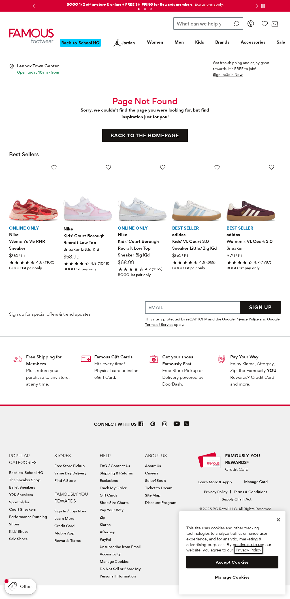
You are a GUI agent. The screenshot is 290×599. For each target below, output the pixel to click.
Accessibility (110, 554)
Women (155, 42)
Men (179, 42)
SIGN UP (260, 307)
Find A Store (65, 480)
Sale (281, 42)
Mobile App (64, 533)
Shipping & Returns (116, 473)
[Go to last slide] (33, 5)
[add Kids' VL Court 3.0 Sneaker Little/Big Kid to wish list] (217, 167)
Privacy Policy (215, 491)
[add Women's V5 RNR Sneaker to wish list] (54, 167)
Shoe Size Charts (114, 502)
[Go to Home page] (31, 36)
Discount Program (160, 502)
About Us (153, 465)
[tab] (139, 9)
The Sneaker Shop (24, 480)
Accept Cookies (232, 562)
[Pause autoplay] (263, 6)
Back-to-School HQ (26, 472)
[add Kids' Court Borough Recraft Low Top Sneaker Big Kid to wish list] (163, 167)
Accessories (253, 42)
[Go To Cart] (274, 24)
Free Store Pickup (69, 465)
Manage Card (256, 481)
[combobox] (208, 23)
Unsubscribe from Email (120, 546)
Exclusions (109, 480)
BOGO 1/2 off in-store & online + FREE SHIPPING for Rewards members (130, 4)
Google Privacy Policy (240, 319)
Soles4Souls (155, 480)
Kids (199, 42)
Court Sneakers (22, 509)
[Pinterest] (152, 426)
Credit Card (64, 525)
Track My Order (113, 487)
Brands (222, 42)
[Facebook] (141, 426)
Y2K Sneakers (21, 494)
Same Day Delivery (70, 473)
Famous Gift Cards (113, 357)
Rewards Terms (67, 540)
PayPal (105, 539)
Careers (151, 473)
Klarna (105, 524)
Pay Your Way (244, 357)
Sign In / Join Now (70, 511)
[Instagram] (164, 426)
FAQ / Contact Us (115, 465)
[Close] (278, 520)
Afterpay (107, 532)
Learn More (64, 518)
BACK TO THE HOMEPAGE (144, 135)
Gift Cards (108, 495)
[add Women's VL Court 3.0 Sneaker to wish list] (271, 167)
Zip (102, 517)
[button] (208, 4)
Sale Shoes (18, 538)
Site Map (152, 495)
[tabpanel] (145, 3)
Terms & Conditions (250, 491)
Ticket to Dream (158, 487)
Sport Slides (19, 502)
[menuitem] (80, 47)
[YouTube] (176, 426)
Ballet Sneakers (22, 487)
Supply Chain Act (236, 499)
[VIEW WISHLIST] (264, 23)
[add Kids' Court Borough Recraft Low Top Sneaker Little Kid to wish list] (108, 167)
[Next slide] (256, 5)
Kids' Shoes (18, 531)
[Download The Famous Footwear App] (186, 424)
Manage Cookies (114, 561)
